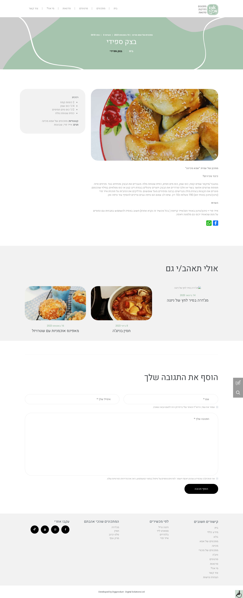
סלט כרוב (114, 535)
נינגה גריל (163, 527)
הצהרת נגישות (210, 577)
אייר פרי (68, 125)
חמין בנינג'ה (121, 330)
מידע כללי (212, 532)
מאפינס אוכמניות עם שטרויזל (55, 330)
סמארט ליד (163, 531)
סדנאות (214, 564)
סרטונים (213, 559)
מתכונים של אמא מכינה (142, 34)
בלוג (215, 537)
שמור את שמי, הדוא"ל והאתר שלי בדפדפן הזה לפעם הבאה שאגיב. (184, 407)
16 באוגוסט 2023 (121, 34)
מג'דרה (115, 527)
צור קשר (213, 573)
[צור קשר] (238, 383)
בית (131, 51)
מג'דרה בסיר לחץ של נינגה (187, 300)
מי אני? (214, 568)
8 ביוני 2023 (121, 326)
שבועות (58, 125)
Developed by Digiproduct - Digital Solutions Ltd (122, 591)
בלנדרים (164, 535)
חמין (116, 531)
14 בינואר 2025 (187, 295)
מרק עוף (114, 538)
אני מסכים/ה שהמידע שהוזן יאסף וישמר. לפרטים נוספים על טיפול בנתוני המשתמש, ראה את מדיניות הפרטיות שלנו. (161, 478)
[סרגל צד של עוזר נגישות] (239, 594)
